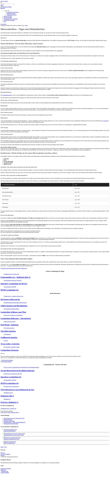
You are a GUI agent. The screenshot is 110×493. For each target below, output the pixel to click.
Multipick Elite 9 (7, 396)
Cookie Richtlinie (5, 472)
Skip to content (4, 1)
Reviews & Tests (8, 16)
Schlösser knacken (11, 13)
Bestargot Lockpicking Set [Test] (11, 439)
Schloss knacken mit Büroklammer (14, 306)
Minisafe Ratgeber (8, 419)
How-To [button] (7, 10)
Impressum (3, 470)
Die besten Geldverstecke (10, 299)
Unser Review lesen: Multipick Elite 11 (10, 412)
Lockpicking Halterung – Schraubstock (16, 318)
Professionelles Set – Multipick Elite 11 (16, 277)
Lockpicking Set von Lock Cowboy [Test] (14, 435)
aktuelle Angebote (8, 17)
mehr (26, 25)
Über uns (3, 452)
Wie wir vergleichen (5, 454)
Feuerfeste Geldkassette (21, 268)
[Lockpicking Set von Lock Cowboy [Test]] (14, 433)
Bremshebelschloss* (7, 95)
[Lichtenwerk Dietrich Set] (10, 429)
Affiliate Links (4, 471)
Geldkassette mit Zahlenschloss (8, 268)
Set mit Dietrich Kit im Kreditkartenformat (17, 371)
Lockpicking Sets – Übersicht (11, 19)
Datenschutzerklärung (6, 468)
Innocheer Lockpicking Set (11, 377)
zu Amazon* (105, 120)
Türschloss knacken (8, 331)
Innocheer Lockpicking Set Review (14, 284)
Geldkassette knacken (9, 337)
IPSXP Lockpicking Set (10, 290)
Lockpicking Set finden (9, 20)
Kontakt (2, 455)
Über (5, 21)
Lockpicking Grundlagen (12, 12)
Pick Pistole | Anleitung (9, 325)
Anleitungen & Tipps (12, 14)
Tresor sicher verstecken (10, 344)
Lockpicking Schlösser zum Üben (13, 312)
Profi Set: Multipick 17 (9, 402)
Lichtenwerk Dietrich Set (9, 431)
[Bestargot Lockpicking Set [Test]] (12, 437)
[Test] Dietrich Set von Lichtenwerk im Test (17, 390)
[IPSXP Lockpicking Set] (10, 441)
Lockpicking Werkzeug (9, 350)
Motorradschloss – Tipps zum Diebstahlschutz (14, 422)
